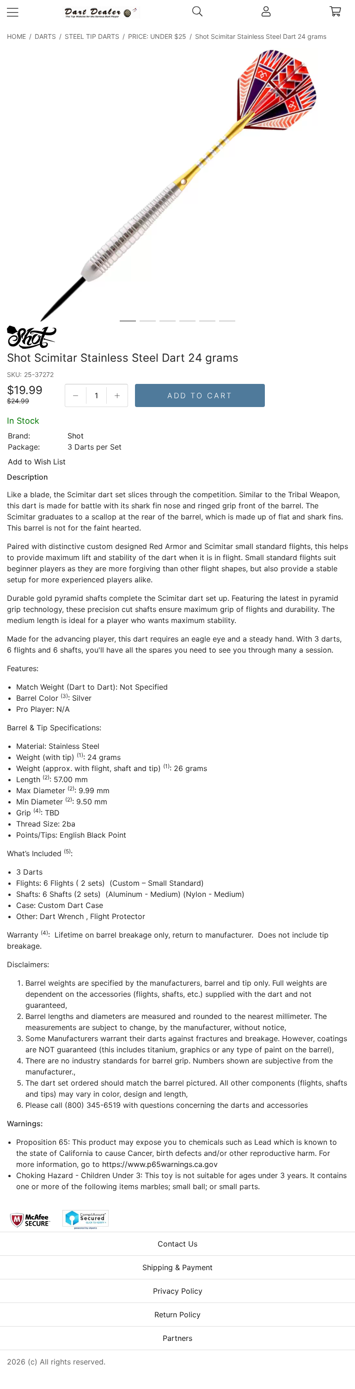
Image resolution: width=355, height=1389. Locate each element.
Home (16, 36)
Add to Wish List (37, 461)
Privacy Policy (177, 1291)
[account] (266, 12)
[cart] (336, 12)
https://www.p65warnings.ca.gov (160, 1164)
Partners (177, 1338)
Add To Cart (200, 395)
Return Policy (177, 1314)
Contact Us (177, 1243)
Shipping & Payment (177, 1267)
